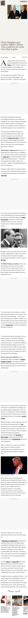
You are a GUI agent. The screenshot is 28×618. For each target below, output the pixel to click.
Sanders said (9, 325)
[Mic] (3, 3)
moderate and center (13, 138)
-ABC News (14, 541)
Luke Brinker (5, 57)
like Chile (3, 260)
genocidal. (4, 175)
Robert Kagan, (4, 437)
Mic (4, 418)
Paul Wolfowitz (16, 439)
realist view (6, 156)
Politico (9, 65)
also (22, 424)
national (8, 561)
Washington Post (6, 541)
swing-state (15, 561)
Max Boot (18, 435)
